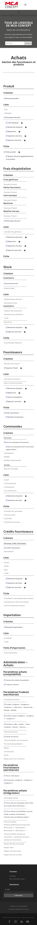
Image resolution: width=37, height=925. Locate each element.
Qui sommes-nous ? (17, 879)
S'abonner (18, 895)
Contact (12, 876)
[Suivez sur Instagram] (15, 921)
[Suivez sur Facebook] (9, 921)
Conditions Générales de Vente (18, 909)
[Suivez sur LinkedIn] (21, 921)
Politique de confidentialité (18, 906)
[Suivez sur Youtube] (27, 921)
